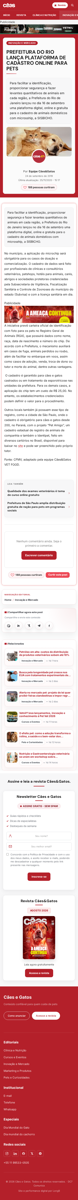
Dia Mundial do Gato (16, 1127)
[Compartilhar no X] (29, 626)
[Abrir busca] (72, 5)
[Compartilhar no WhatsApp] (9, 626)
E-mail (8, 1095)
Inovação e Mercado (22, 43)
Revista (21, 15)
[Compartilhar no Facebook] (49, 626)
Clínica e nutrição (44, 15)
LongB (56, 1190)
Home (8, 599)
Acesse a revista (39, 973)
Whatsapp (10, 1109)
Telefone (9, 1102)
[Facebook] (23, 1153)
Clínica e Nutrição (15, 1050)
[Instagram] (7, 1153)
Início (6, 15)
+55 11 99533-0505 (16, 1162)
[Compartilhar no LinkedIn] (19, 626)
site (20, 446)
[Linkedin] (15, 1153)
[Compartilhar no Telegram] (39, 626)
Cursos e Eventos (15, 1057)
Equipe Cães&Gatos (42, 171)
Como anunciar (17, 1015)
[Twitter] (32, 1153)
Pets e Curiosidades (17, 1077)
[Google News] (40, 1153)
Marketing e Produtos (17, 1071)
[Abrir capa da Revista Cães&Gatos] (39, 937)
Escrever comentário (39, 555)
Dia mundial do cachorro (19, 1134)
